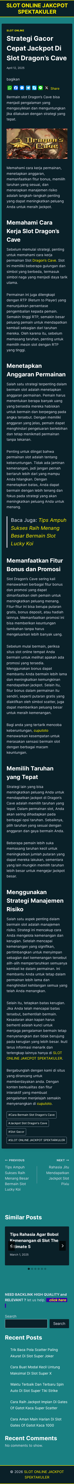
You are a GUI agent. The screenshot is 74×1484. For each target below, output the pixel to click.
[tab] (29, 1269)
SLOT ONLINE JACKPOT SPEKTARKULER (36, 1140)
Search (10, 1316)
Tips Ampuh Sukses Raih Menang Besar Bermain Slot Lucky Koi (17, 1175)
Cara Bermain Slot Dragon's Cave (31, 1114)
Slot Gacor (16, 1131)
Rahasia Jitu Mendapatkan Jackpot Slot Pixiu (57, 1172)
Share (55, 88)
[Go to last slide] (11, 1246)
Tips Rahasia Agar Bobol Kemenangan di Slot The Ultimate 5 (34, 1240)
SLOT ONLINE (15, 30)
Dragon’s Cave (44, 260)
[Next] (62, 1246)
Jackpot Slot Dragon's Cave (27, 1123)
